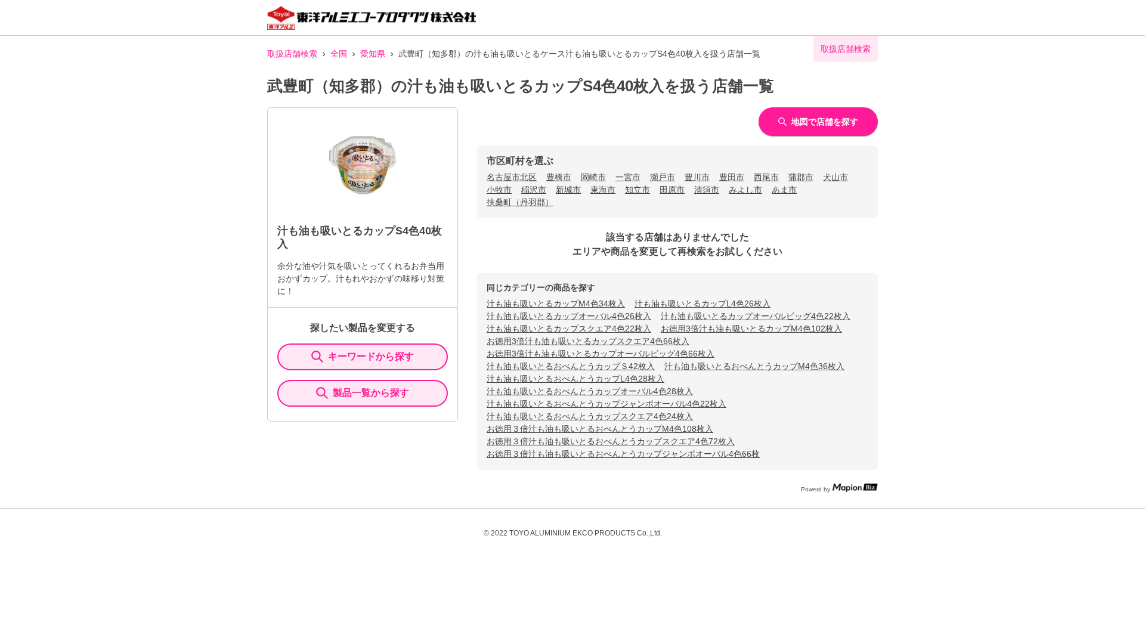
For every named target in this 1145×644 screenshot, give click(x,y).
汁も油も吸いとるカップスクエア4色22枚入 (569, 328)
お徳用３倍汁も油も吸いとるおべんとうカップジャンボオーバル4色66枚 (623, 454)
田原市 (672, 189)
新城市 (568, 189)
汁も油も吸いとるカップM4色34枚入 (556, 303)
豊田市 (731, 177)
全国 (338, 53)
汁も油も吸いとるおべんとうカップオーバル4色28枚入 (590, 391)
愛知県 (372, 53)
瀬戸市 (662, 177)
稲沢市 (533, 189)
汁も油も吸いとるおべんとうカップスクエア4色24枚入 (590, 416)
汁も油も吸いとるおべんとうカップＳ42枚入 (571, 366)
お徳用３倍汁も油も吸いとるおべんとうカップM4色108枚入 (600, 429)
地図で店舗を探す (824, 121)
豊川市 (697, 177)
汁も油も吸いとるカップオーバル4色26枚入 (569, 316)
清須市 (706, 189)
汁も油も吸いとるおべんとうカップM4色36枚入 (754, 366)
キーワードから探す (371, 356)
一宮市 (627, 177)
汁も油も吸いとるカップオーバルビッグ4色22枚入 (755, 316)
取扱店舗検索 (292, 53)
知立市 (637, 189)
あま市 (784, 189)
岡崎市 (593, 177)
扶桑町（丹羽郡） (520, 202)
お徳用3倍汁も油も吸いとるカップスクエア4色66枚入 (588, 341)
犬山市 (835, 177)
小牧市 (499, 189)
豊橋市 (558, 177)
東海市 (602, 189)
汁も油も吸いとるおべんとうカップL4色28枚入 (575, 378)
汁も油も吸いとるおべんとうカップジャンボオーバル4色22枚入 (606, 403)
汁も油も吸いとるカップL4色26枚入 (702, 303)
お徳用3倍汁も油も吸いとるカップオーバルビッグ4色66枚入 (600, 353)
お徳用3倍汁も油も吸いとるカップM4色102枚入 (751, 328)
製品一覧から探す (371, 393)
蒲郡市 (800, 177)
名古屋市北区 (512, 177)
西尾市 (766, 177)
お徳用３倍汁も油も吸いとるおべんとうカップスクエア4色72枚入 (611, 441)
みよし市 (745, 189)
